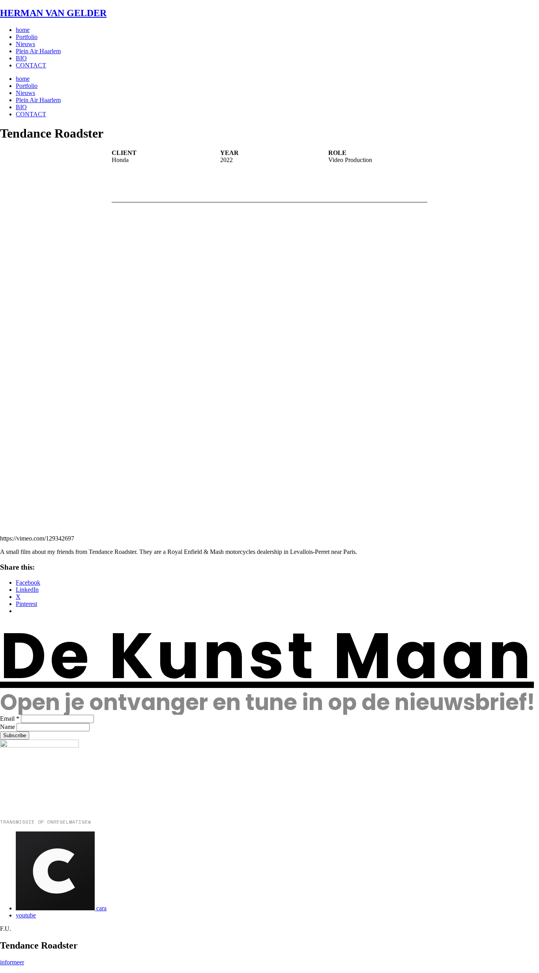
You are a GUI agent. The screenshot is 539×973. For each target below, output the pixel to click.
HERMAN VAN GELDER (53, 13)
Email (9, 718)
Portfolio (26, 37)
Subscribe (14, 735)
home (23, 29)
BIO (21, 58)
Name (7, 726)
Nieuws (25, 44)
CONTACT (31, 65)
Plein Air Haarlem (38, 51)
